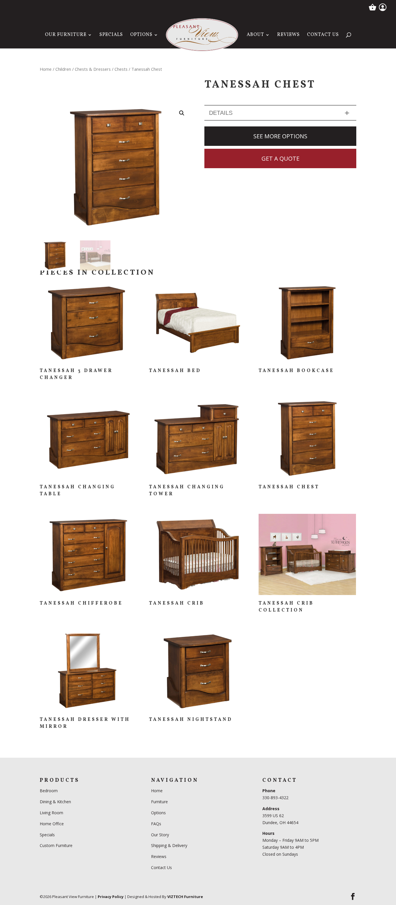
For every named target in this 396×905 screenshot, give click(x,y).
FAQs (156, 823)
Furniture (159, 801)
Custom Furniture (56, 845)
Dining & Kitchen (55, 801)
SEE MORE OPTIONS (280, 136)
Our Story (160, 834)
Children (63, 69)
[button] (182, 113)
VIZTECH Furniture (185, 896)
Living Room (51, 812)
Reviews (288, 35)
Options (141, 35)
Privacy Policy (110, 896)
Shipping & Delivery (169, 845)
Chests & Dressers (93, 69)
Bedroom (49, 790)
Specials (111, 35)
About (255, 35)
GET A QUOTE (280, 158)
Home (46, 69)
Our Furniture (65, 35)
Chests (121, 69)
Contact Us (323, 35)
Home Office (52, 823)
